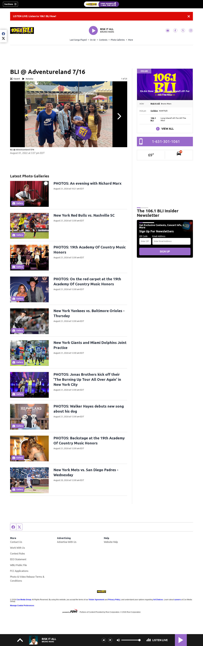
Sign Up (165, 251)
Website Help (111, 542)
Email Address (158, 236)
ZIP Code (143, 236)
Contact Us (16, 542)
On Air (93, 40)
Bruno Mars (107, 32)
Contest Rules (17, 553)
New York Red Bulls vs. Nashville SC (84, 215)
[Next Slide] (119, 116)
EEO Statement (18, 559)
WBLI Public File (18, 565)
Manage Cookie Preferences (22, 606)
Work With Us (17, 547)
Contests (103, 40)
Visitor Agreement (96, 600)
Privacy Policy (114, 600)
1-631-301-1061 (166, 141)
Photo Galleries (118, 40)
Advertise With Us (66, 542)
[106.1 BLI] (101, 4)
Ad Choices (158, 600)
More (130, 40)
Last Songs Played (78, 40)
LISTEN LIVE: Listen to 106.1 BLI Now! (34, 16)
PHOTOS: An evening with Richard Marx (87, 183)
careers (177, 600)
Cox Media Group (23, 600)
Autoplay (29, 79)
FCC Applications (19, 571)
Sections (8, 4)
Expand (17, 79)
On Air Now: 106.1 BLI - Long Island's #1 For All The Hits (165, 93)
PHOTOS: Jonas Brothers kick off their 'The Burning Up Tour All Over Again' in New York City (87, 379)
